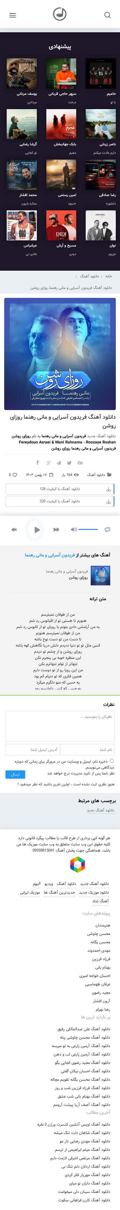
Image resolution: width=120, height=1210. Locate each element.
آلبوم (37, 884)
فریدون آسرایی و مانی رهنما (50, 555)
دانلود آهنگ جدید (101, 436)
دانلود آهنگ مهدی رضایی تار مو (85, 1141)
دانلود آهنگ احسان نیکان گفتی (85, 1071)
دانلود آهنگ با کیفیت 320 (60, 501)
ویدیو (49, 884)
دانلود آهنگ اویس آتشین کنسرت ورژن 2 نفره (73, 1124)
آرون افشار (101, 1001)
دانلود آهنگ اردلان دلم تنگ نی (85, 1166)
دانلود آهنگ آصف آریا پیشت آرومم (81, 1105)
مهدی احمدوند (98, 950)
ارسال (15, 774)
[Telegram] (59, 462)
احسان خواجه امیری (94, 976)
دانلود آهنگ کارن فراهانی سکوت (84, 1200)
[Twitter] (69, 462)
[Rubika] (77, 864)
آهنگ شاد (100, 901)
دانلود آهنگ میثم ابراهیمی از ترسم (82, 1150)
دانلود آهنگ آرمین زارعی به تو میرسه (81, 1046)
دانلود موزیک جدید (94, 892)
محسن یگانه (100, 942)
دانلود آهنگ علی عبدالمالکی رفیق (83, 1029)
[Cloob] (80, 462)
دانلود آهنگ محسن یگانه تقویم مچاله (80, 1079)
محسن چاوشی (98, 934)
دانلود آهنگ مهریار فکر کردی (87, 1175)
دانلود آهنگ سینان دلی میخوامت (84, 1192)
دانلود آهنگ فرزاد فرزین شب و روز (82, 1088)
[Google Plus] (48, 462)
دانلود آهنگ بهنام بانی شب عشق (84, 1096)
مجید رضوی (101, 993)
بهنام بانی (102, 967)
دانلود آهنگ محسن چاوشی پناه (85, 1037)
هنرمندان (102, 925)
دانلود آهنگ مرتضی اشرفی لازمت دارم (80, 1158)
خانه (108, 276)
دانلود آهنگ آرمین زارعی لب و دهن (82, 1054)
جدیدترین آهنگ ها (59, 892)
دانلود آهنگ (89, 276)
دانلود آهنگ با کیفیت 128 (60, 489)
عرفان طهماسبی (97, 984)
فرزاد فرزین (101, 959)
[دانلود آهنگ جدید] (60, 14)
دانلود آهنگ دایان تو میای (89, 1183)
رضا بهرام (103, 1009)
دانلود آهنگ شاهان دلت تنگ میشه (82, 1133)
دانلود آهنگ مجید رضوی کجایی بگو (82, 1063)
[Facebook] (37, 462)
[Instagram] (40, 864)
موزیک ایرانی (30, 892)
